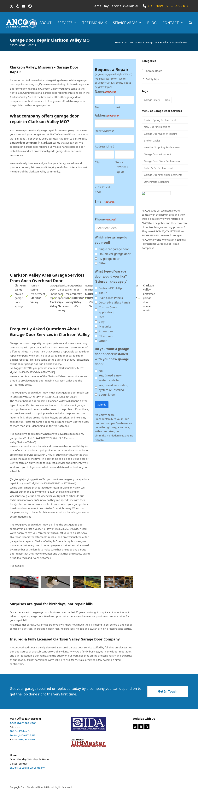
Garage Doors (154, 71)
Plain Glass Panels (111, 298)
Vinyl (102, 321)
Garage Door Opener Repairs (160, 133)
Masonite (105, 326)
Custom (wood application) (108, 309)
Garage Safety (152, 100)
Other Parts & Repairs (156, 181)
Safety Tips (152, 79)
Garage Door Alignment (157, 154)
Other (103, 263)
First (98, 107)
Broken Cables (152, 140)
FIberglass (106, 336)
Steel (102, 317)
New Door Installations (157, 127)
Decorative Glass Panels (115, 302)
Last (117, 107)
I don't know (107, 394)
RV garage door (109, 259)
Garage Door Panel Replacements (163, 175)
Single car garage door (114, 249)
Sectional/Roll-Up (110, 288)
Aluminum (106, 331)
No (101, 371)
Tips (167, 100)
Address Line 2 (104, 146)
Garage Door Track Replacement (162, 161)
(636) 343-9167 (27, 739)
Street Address (104, 131)
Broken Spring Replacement (160, 120)
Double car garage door (115, 254)
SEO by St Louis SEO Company (27, 767)
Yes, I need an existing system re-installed (113, 387)
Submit (101, 404)
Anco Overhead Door (32, 787)
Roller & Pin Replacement (158, 168)
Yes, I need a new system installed (110, 377)
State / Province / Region (121, 167)
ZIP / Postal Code (102, 189)
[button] (190, 23)
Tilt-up (103, 293)
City (97, 162)
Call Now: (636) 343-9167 (168, 6)
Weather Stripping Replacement (162, 147)
